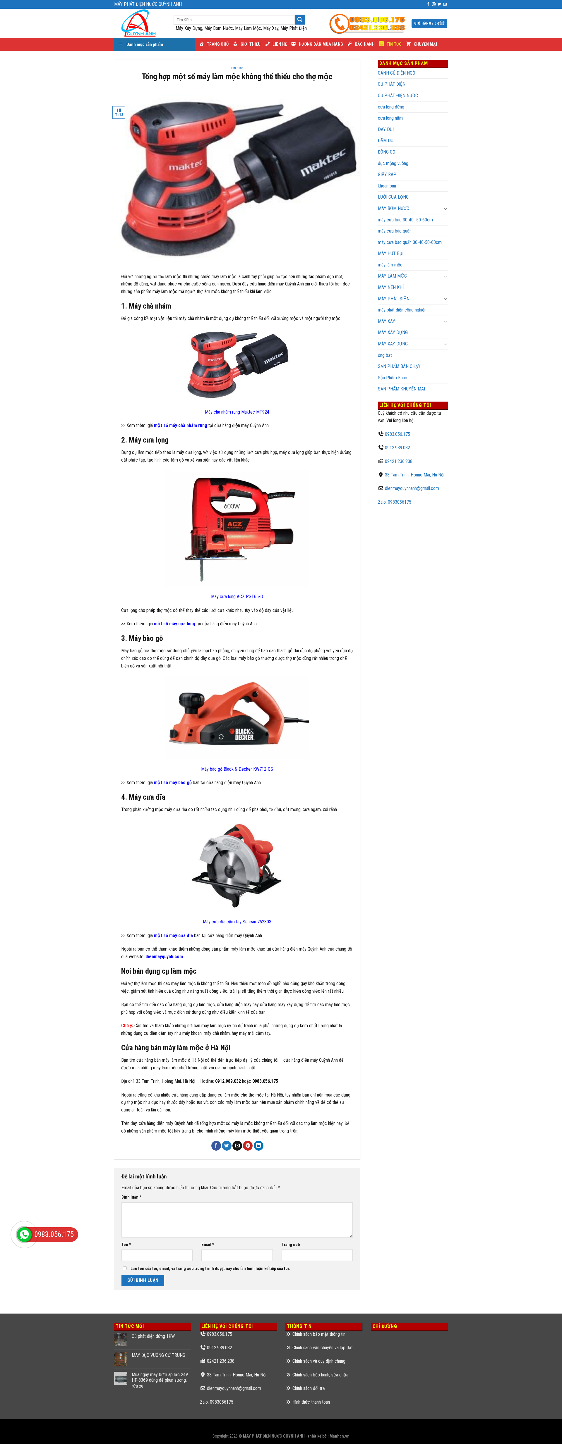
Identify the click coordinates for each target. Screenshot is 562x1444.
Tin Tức (237, 68)
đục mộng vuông (393, 163)
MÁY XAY (386, 321)
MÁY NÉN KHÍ (391, 287)
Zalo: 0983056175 (394, 502)
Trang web (291, 1244)
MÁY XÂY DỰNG (393, 344)
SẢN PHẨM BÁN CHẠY (399, 366)
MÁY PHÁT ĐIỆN (393, 299)
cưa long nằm (390, 118)
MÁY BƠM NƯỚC (393, 208)
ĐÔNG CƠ (386, 152)
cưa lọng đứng (391, 107)
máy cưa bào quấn (395, 231)
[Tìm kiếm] (300, 20)
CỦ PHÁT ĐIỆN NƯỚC (398, 95)
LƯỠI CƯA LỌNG (393, 197)
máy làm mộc (390, 265)
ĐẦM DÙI (386, 140)
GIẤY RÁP (387, 174)
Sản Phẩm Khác (392, 378)
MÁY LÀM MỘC (392, 276)
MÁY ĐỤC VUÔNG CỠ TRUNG (158, 1355)
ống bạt (385, 355)
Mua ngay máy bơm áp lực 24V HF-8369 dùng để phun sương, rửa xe (160, 1380)
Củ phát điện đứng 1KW (153, 1336)
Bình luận (131, 1197)
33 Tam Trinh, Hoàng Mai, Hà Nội (414, 475)
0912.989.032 (397, 447)
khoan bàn (387, 186)
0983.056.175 (397, 434)
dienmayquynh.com (164, 956)
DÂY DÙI (386, 129)
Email (207, 1244)
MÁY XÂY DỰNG (393, 332)
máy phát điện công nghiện (402, 310)
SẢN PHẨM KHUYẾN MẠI (401, 389)
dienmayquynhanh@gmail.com (412, 488)
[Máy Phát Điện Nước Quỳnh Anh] (139, 23)
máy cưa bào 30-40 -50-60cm (405, 220)
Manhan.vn (339, 1436)
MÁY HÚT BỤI (390, 253)
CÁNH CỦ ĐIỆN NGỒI (397, 73)
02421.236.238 (398, 461)
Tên (126, 1244)
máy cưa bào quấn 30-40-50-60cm (410, 242)
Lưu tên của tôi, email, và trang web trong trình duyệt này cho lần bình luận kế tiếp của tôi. (210, 1268)
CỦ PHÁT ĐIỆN (391, 84)
